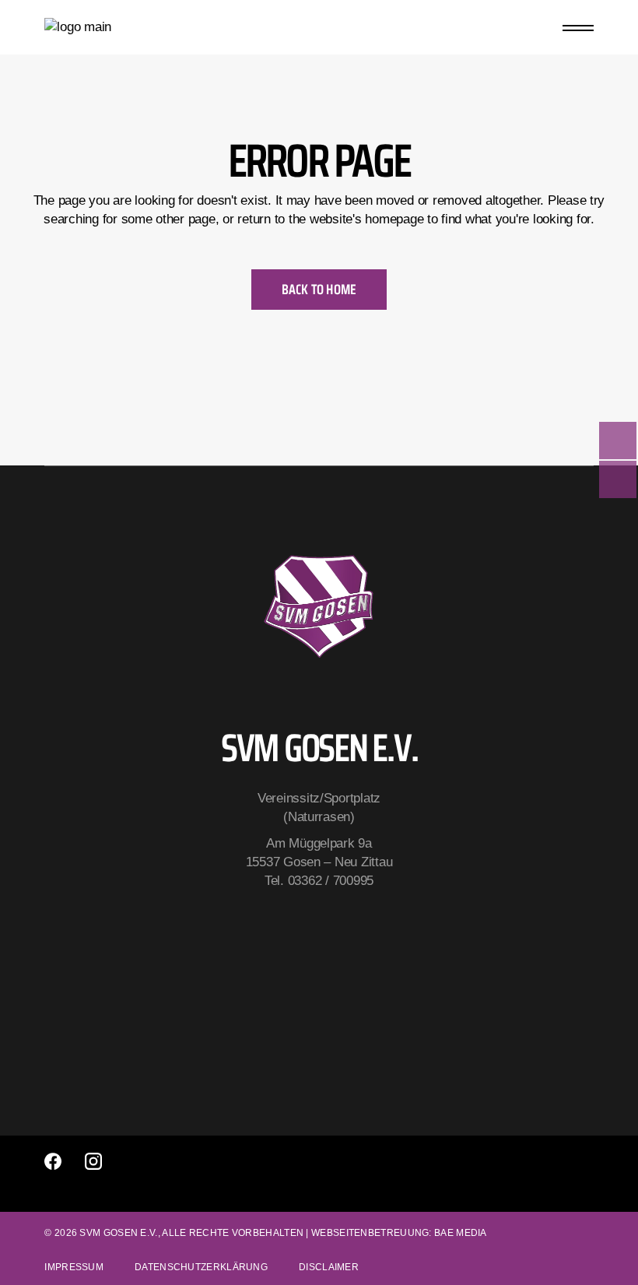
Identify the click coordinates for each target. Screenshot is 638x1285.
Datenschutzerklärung (201, 1267)
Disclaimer (329, 1267)
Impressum (73, 1267)
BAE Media (460, 1232)
